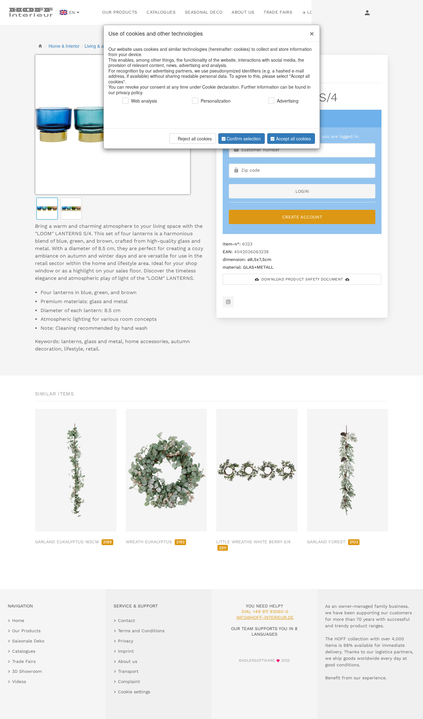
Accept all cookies (293, 138)
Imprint (126, 651)
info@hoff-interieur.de (265, 617)
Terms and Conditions (141, 630)
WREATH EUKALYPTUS (155, 541)
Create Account (302, 216)
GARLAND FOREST (332, 541)
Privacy (125, 640)
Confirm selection (244, 138)
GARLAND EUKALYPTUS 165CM (73, 541)
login (302, 191)
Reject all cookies (195, 138)
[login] (367, 12)
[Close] (310, 31)
